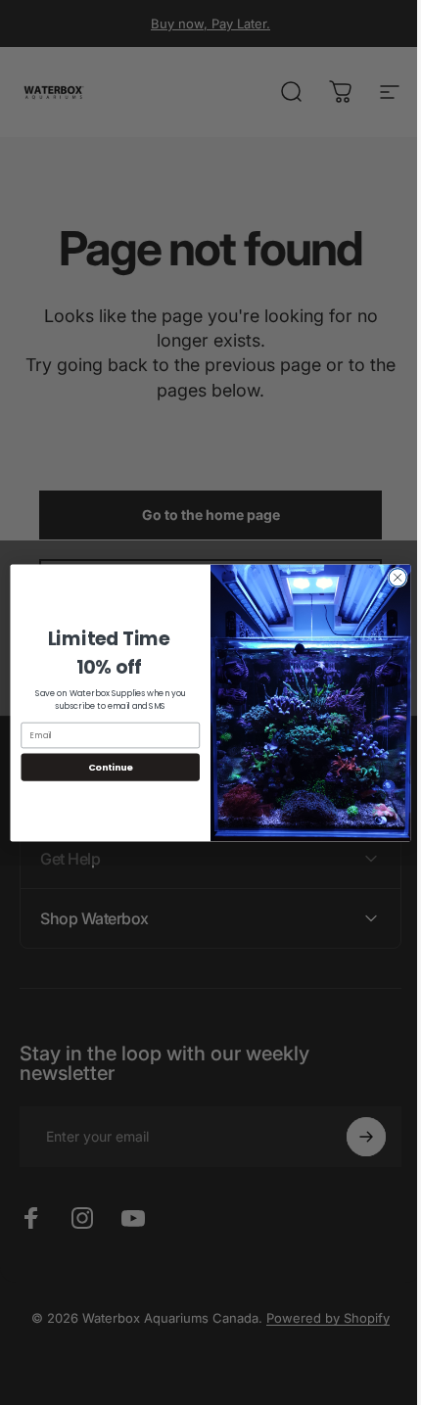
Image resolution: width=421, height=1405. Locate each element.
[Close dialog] (389, 576)
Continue (102, 766)
